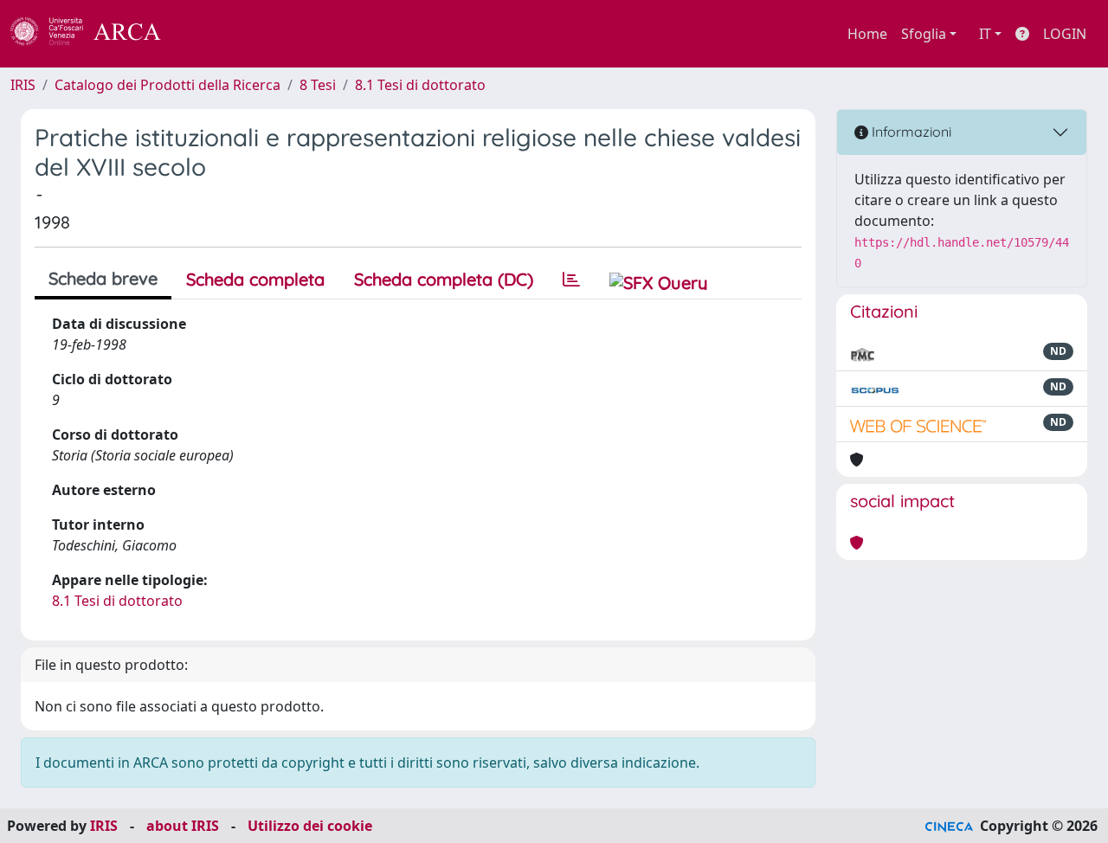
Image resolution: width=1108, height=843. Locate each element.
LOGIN (1064, 33)
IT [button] (985, 33)
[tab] (571, 279)
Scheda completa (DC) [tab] (443, 279)
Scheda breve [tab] (103, 278)
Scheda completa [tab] (255, 279)
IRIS (22, 84)
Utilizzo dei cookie (310, 825)
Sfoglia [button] (923, 33)
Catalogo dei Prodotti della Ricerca (167, 84)
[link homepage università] (208, 33)
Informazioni (909, 131)
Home (867, 33)
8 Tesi (318, 84)
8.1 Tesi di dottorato (420, 84)
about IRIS (182, 825)
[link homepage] (95, 33)
